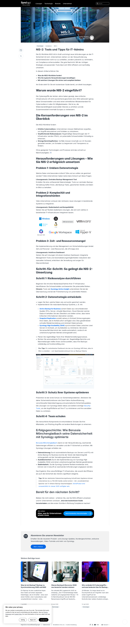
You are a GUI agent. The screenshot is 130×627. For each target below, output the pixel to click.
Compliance (49, 46)
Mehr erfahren (38, 547)
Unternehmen (67, 3)
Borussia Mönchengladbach (46, 443)
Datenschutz (46, 624)
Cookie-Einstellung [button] (71, 624)
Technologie (48, 3)
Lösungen (39, 3)
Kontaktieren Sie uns (58, 624)
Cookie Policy (18, 614)
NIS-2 (55, 46)
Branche (57, 3)
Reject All (32, 620)
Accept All (44, 620)
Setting (23, 620)
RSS (98, 624)
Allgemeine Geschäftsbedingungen (30, 624)
